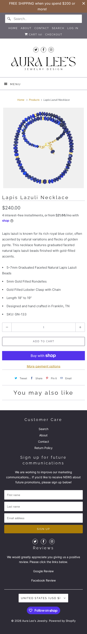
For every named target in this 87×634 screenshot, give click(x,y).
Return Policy (43, 448)
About (43, 435)
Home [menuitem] (13, 28)
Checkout (53, 34)
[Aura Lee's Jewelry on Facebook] (43, 49)
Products (34, 99)
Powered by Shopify (62, 620)
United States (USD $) (41, 598)
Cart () (35, 34)
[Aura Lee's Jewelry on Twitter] (36, 49)
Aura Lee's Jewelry (34, 620)
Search (43, 429)
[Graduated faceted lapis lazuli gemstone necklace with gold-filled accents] (43, 148)
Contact (43, 441)
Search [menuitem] (58, 28)
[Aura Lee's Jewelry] (43, 64)
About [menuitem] (26, 28)
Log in (72, 28)
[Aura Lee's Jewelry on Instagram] (51, 49)
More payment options (43, 366)
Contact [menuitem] (41, 28)
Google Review (43, 571)
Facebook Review (43, 580)
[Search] (9, 19)
